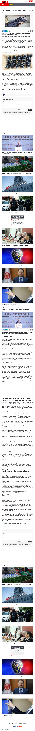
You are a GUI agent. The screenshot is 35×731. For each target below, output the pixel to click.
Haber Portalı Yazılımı (6, 729)
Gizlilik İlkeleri (20, 723)
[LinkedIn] (6, 31)
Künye (13, 723)
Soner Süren (7, 95)
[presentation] (5, 4)
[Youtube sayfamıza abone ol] (19, 726)
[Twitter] (4, 31)
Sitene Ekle (24, 723)
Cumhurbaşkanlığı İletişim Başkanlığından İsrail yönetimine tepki (19, 4)
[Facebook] (2, 31)
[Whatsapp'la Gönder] (7, 31)
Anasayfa (9, 723)
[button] (28, 31)
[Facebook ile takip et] (14, 726)
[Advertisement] (17, 124)
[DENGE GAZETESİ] (5, 1)
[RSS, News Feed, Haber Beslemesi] (21, 726)
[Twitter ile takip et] (16, 726)
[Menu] (30, 1)
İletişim (16, 723)
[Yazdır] (9, 31)
